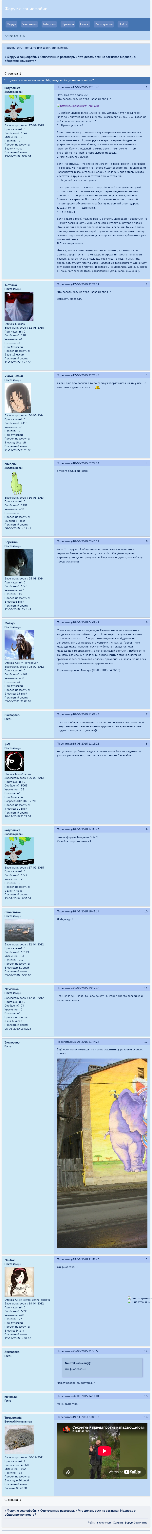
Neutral (10, 1260)
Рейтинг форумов (99, 1523)
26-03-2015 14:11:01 (86, 1396)
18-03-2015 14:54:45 (86, 829)
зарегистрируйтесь (55, 48)
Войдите (30, 48)
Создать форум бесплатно (130, 1523)
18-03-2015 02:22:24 (86, 463)
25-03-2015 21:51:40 (86, 1259)
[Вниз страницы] (139, 1302)
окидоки (10, 464)
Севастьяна (13, 912)
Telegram (49, 24)
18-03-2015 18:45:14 (86, 911)
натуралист (12, 88)
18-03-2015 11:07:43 (86, 714)
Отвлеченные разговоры (57, 57)
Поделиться (65, 87)
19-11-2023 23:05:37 (86, 1417)
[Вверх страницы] (140, 1298)
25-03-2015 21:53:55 (86, 1351)
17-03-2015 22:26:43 (86, 375)
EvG (7, 744)
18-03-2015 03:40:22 (86, 541)
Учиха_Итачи (14, 376)
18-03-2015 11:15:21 (86, 744)
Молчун (10, 623)
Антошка (11, 285)
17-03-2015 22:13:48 (86, 87)
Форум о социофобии (22, 57)
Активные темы (15, 36)
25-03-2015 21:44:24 (86, 1042)
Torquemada (13, 1418)
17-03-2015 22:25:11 (86, 284)
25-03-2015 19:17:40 (86, 988)
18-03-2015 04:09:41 (86, 622)
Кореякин (11, 542)
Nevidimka (12, 989)
